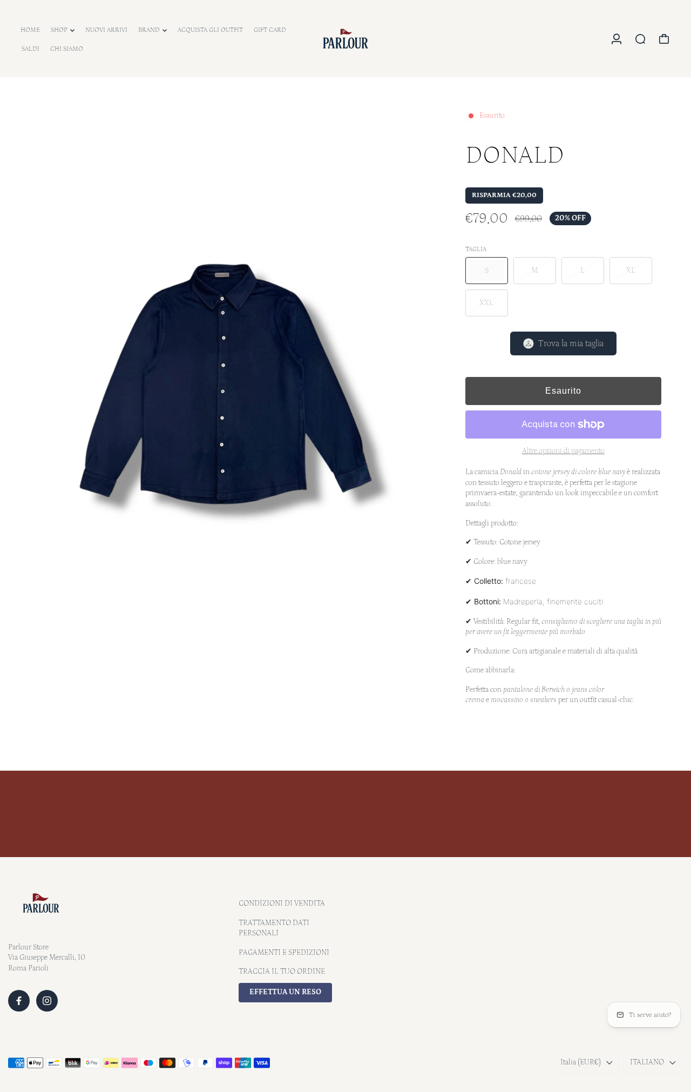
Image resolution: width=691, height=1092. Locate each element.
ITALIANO (647, 1062)
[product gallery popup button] (424, 663)
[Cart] (664, 39)
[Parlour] (345, 38)
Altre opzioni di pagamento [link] (563, 451)
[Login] (616, 39)
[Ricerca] (640, 39)
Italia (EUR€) (580, 1062)
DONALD (514, 155)
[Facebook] (19, 1001)
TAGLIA (475, 249)
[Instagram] (47, 1001)
